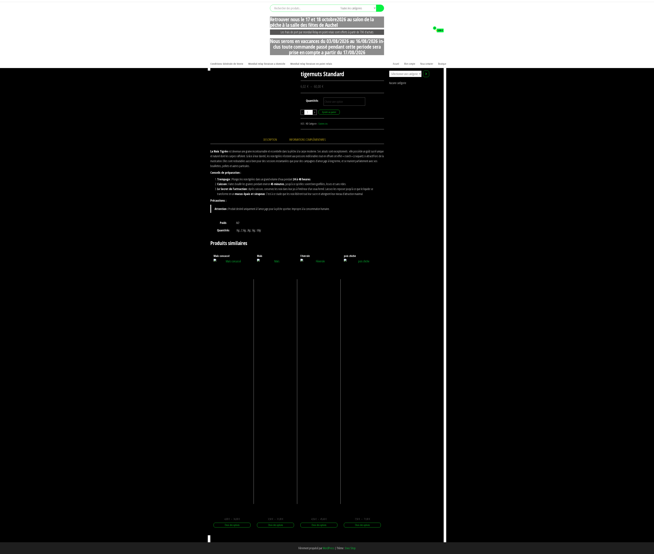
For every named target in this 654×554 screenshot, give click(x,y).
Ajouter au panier (329, 112)
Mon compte (409, 63)
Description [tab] (270, 139)
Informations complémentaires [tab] (307, 139)
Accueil (396, 63)
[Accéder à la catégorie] (426, 74)
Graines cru (323, 123)
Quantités (312, 101)
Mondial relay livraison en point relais (311, 63)
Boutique (442, 63)
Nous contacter (426, 63)
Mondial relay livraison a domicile (266, 63)
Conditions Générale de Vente (226, 63)
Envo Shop (350, 548)
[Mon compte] (427, 30)
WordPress (328, 548)
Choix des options (232, 525)
